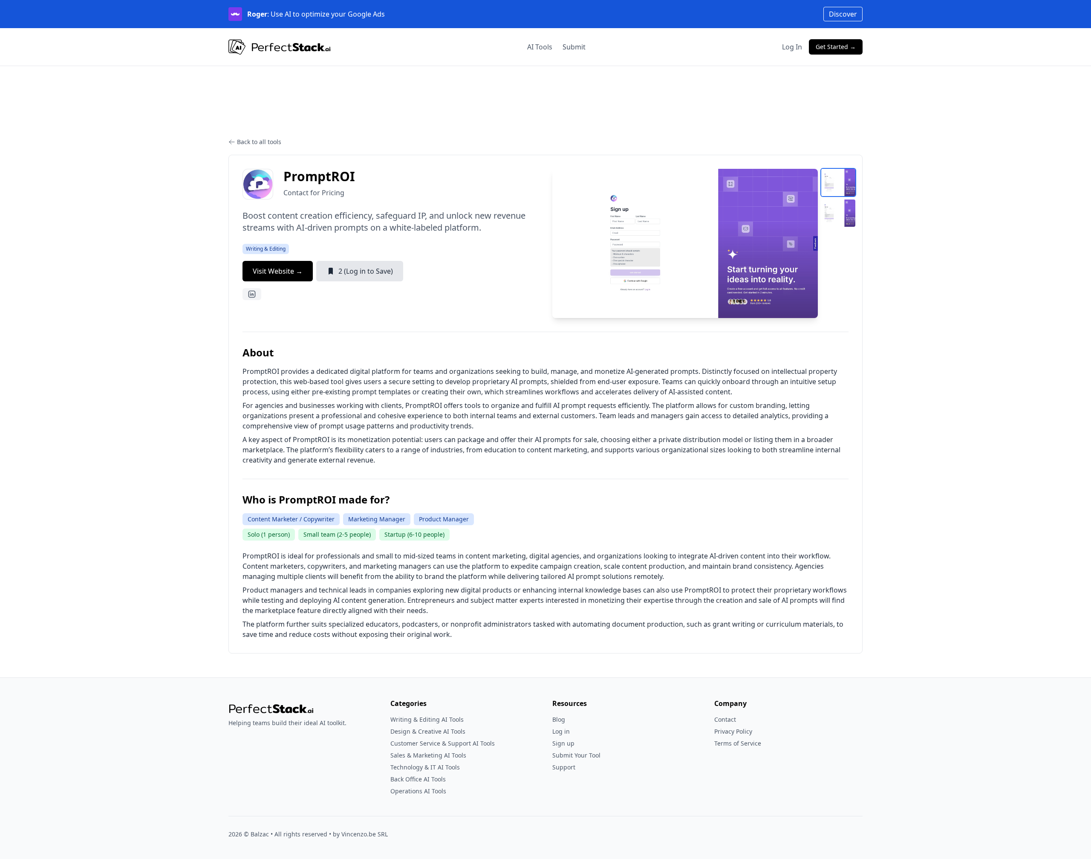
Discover (843, 14)
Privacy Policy (733, 731)
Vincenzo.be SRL (364, 834)
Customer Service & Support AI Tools (442, 743)
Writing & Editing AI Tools (427, 719)
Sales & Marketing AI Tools (428, 755)
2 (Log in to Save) (365, 271)
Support (563, 767)
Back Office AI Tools (418, 779)
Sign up (563, 743)
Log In (792, 47)
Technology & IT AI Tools (425, 767)
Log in (561, 731)
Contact (725, 719)
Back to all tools (259, 142)
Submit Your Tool (576, 755)
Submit (574, 47)
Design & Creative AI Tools (427, 731)
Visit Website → (278, 271)
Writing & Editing (266, 248)
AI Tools (539, 47)
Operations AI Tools (418, 791)
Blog (558, 719)
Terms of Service (737, 743)
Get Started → (836, 47)
